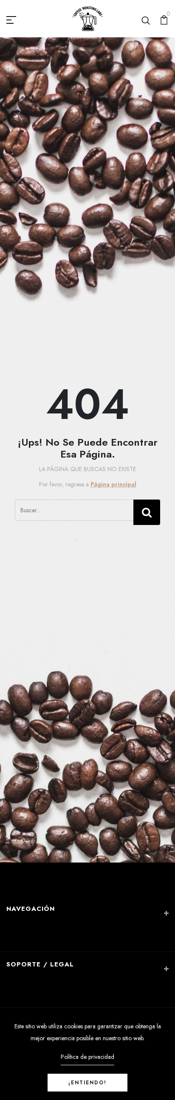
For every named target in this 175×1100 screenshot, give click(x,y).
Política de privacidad (87, 1057)
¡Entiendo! (87, 1082)
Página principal (113, 484)
